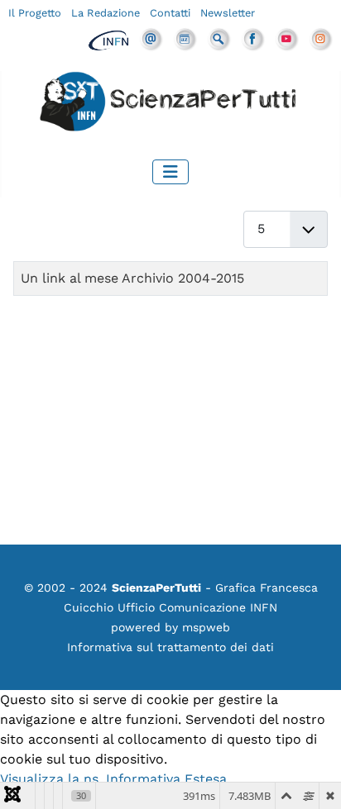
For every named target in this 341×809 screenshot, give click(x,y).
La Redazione (105, 13)
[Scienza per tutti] (170, 104)
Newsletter (227, 13)
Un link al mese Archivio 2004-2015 (132, 278)
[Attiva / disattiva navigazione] (170, 171)
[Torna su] (312, 778)
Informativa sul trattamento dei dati (170, 647)
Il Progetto (34, 13)
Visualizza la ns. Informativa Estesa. (115, 779)
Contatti (170, 13)
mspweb (206, 627)
